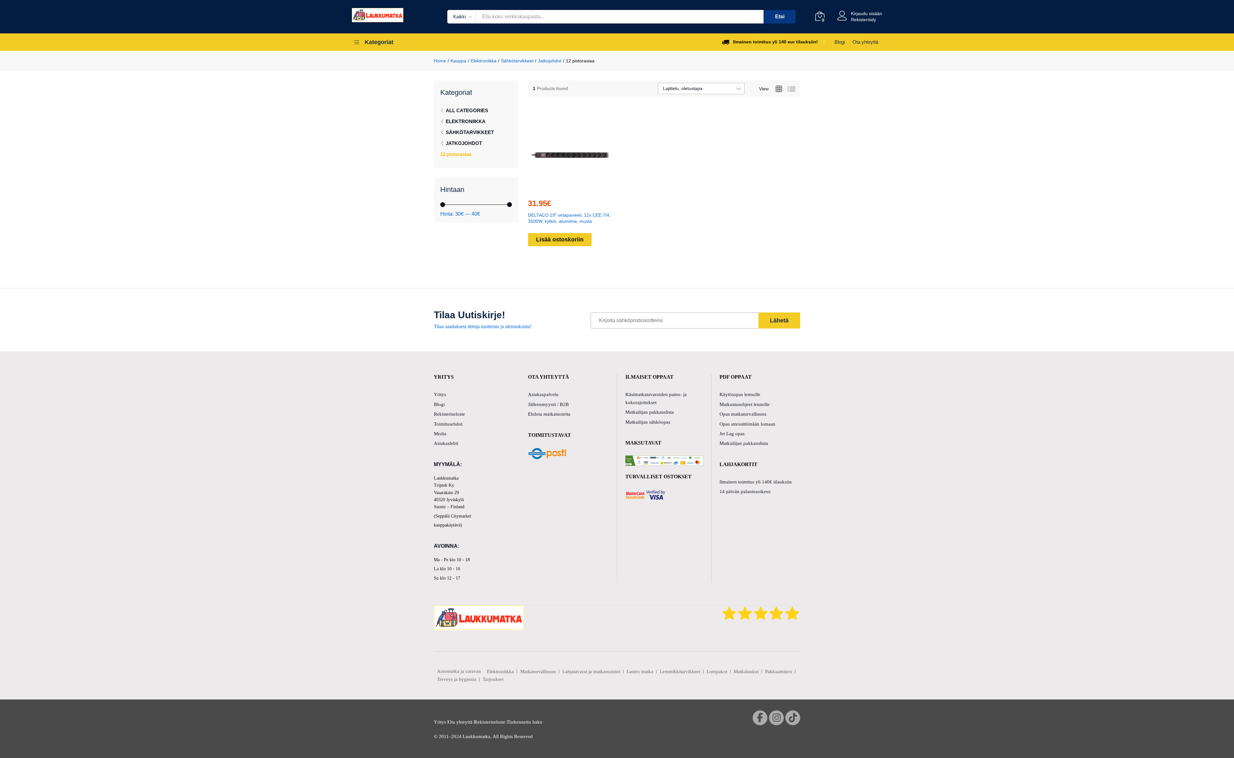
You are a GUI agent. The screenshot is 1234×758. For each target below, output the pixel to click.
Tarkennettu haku (524, 722)
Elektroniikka (466, 121)
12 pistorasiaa (455, 154)
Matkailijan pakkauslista (649, 412)
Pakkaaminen (778, 671)
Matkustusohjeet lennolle (745, 404)
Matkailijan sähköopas (647, 422)
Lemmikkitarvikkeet (680, 671)
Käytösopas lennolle (740, 394)
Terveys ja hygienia (456, 679)
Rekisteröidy (863, 19)
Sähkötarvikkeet (470, 132)
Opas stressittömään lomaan (747, 424)
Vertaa (584, 189)
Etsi (779, 16)
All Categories (467, 110)
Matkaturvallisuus (538, 671)
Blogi (840, 42)
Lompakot (717, 671)
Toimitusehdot (448, 424)
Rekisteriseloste (449, 414)
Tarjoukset (493, 679)
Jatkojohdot (464, 143)
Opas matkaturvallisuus (743, 414)
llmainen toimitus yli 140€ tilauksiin (756, 481)
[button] (555, 189)
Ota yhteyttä (865, 42)
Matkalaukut (746, 671)
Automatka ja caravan (459, 671)
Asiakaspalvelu (543, 394)
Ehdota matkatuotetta (549, 414)
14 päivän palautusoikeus (745, 491)
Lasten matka (640, 671)
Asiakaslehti (446, 443)
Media (440, 433)
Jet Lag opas (732, 433)
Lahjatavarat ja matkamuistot (591, 671)
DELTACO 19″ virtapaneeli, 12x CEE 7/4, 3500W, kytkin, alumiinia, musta (569, 217)
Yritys (440, 394)
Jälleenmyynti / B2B (548, 404)
